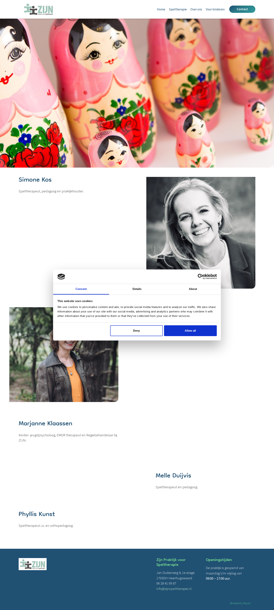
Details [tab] (137, 288)
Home (161, 9)
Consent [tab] (81, 288)
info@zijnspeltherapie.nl (174, 588)
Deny (136, 330)
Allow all (190, 330)
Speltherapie (178, 9)
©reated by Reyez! (240, 603)
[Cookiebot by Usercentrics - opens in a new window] (200, 276)
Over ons (196, 9)
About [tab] (193, 288)
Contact (242, 9)
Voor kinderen (215, 9)
